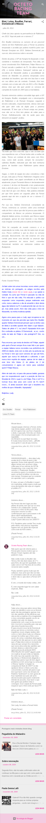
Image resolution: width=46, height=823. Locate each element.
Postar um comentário (12, 718)
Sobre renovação (10, 761)
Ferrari (17, 409)
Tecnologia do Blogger (24, 818)
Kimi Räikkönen (29, 409)
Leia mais (39, 754)
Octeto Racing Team (19, 545)
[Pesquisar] (42, 4)
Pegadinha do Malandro (13, 734)
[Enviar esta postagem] (3, 405)
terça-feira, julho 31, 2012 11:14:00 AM (26, 713)
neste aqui (27, 292)
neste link (17, 292)
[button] (42, 22)
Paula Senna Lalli (10, 788)
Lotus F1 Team (8, 414)
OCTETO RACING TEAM (23, 9)
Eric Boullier (7, 409)
